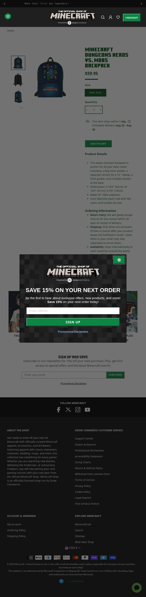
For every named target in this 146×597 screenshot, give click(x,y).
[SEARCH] (103, 19)
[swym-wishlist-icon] (118, 19)
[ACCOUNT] (111, 20)
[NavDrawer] (8, 16)
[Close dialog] (119, 260)
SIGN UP (73, 322)
